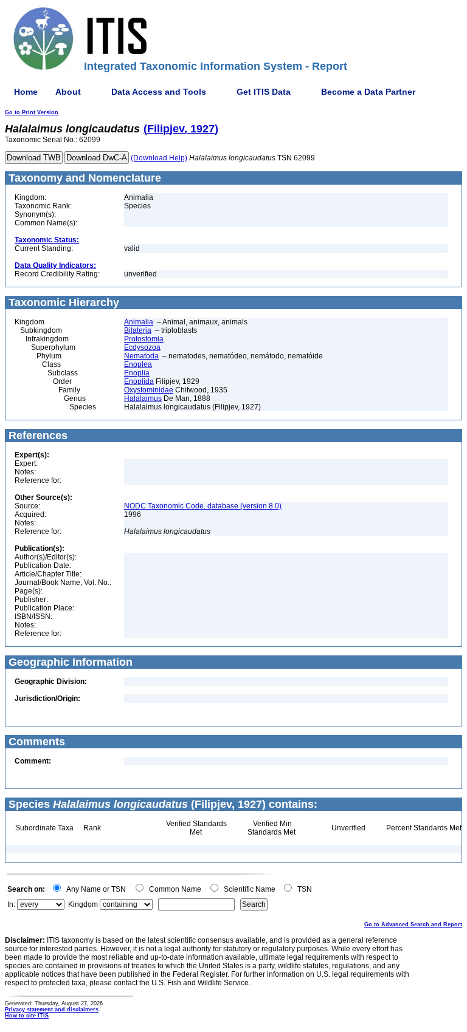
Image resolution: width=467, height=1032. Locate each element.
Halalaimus (143, 398)
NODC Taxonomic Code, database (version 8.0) (203, 506)
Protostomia (144, 339)
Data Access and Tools (158, 92)
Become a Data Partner (368, 92)
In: (11, 904)
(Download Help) (159, 158)
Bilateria (137, 330)
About (68, 92)
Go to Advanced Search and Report (413, 924)
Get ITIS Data (264, 92)
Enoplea (138, 364)
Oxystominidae (148, 390)
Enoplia (137, 373)
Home (26, 92)
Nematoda (141, 356)
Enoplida (139, 381)
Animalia (138, 322)
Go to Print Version (31, 112)
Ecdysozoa (142, 347)
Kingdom (83, 904)
